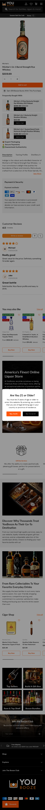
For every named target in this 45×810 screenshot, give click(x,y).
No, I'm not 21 (31, 414)
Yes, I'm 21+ (14, 414)
